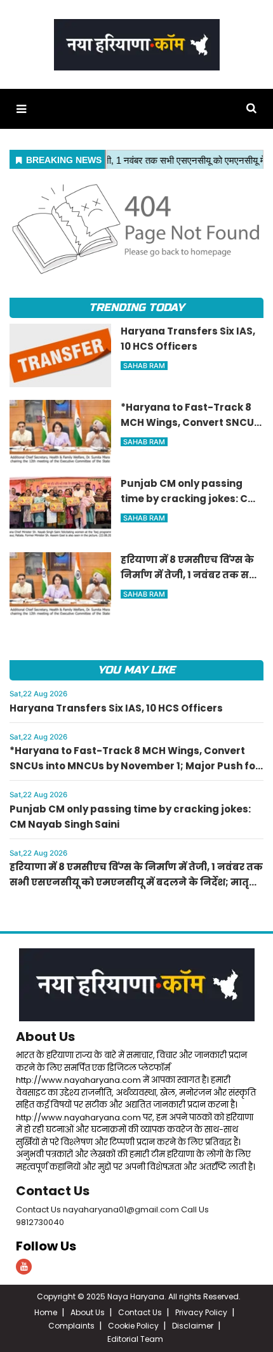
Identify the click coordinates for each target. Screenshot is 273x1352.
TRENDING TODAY (136, 307)
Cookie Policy (133, 1325)
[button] (21, 109)
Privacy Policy (201, 1312)
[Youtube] (24, 1267)
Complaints (71, 1325)
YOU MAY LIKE (136, 670)
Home (45, 1312)
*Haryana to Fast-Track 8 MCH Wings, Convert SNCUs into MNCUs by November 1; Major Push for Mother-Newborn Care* (135, 766)
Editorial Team (135, 1339)
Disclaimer (192, 1325)
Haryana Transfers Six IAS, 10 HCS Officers (116, 708)
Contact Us (53, 1191)
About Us (45, 1036)
